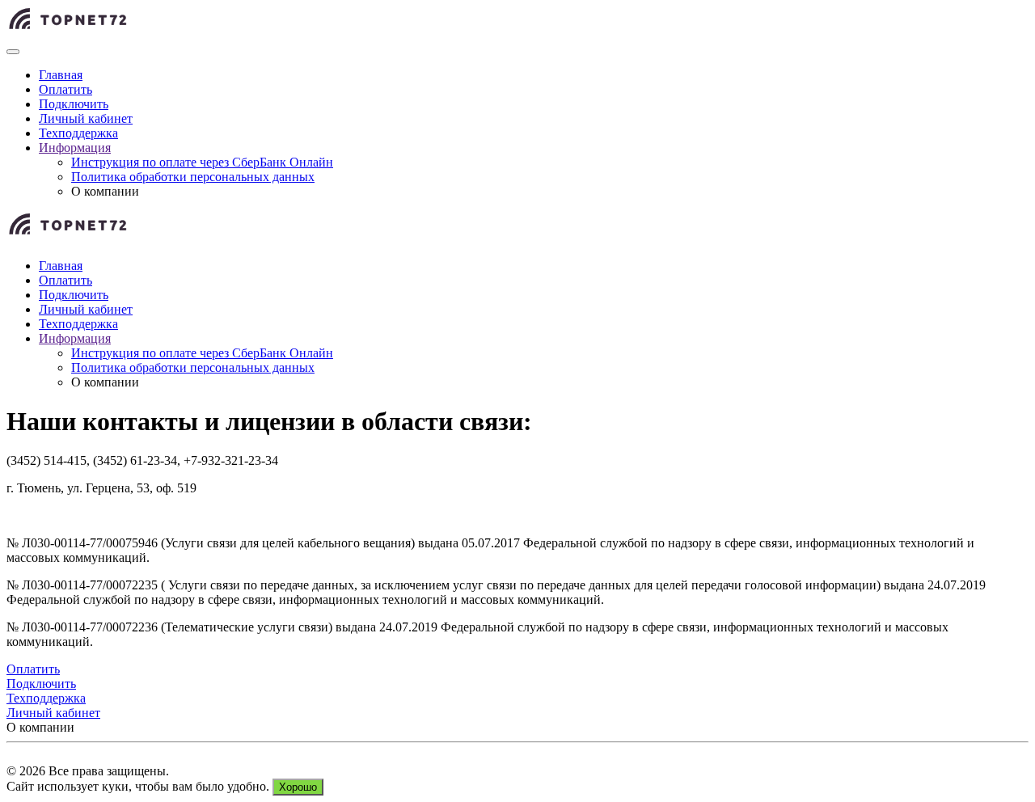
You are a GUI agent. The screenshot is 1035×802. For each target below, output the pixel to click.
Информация (75, 147)
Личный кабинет (86, 118)
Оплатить (65, 89)
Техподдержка (78, 133)
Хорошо (298, 787)
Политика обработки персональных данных (193, 177)
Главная (60, 75)
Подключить (73, 104)
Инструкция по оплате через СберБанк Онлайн (202, 162)
